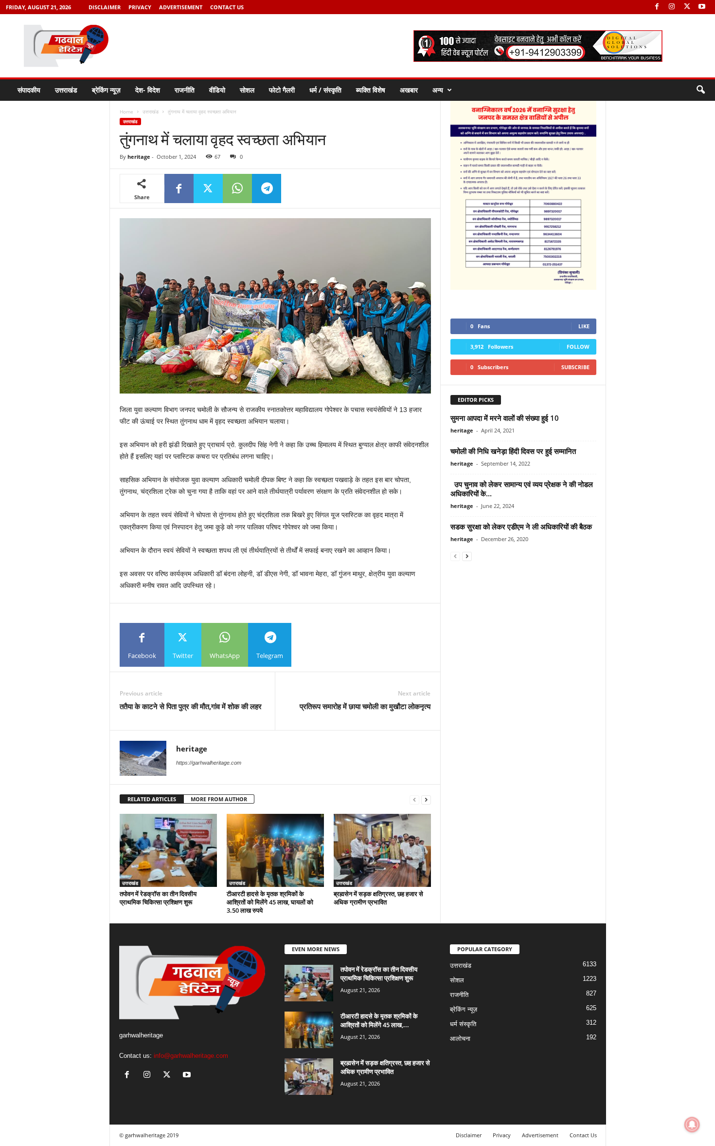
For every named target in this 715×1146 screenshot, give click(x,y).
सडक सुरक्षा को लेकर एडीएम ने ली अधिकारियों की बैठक (521, 526)
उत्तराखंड (66, 89)
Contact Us (227, 7)
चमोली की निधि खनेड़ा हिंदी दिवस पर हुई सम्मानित (513, 451)
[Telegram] (266, 188)
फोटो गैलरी (282, 89)
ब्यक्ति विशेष (370, 89)
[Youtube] (702, 7)
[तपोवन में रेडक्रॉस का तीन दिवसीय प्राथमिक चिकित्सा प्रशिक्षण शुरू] (168, 850)
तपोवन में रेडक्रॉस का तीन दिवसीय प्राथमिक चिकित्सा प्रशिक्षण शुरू (158, 897)
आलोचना (460, 1038)
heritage (138, 156)
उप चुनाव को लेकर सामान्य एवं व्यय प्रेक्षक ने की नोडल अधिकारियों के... (521, 488)
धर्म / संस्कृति (325, 89)
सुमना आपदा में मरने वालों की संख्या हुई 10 (504, 418)
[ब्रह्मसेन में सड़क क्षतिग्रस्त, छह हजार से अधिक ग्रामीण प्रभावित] (382, 850)
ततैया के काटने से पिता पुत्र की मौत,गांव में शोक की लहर (191, 706)
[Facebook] (656, 7)
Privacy (139, 7)
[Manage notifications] (692, 1124)
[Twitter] (687, 7)
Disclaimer (105, 7)
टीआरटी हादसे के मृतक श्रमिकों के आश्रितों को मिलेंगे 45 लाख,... (379, 1020)
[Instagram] (672, 7)
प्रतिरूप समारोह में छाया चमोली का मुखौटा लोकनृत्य (365, 706)
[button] (700, 90)
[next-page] (426, 799)
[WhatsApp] (237, 188)
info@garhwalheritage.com (191, 1055)
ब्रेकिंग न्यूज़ (106, 89)
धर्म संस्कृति (463, 1024)
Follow (578, 346)
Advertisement (180, 7)
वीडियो (217, 89)
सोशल (247, 89)
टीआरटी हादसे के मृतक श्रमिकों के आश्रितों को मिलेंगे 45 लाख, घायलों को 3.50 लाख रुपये (270, 902)
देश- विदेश (147, 89)
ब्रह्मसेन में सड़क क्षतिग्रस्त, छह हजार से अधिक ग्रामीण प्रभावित (378, 897)
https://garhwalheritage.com (208, 763)
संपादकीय (29, 89)
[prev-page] (414, 799)
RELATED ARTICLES (151, 799)
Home (126, 111)
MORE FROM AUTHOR (219, 799)
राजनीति (185, 89)
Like (584, 326)
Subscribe (575, 367)
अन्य (437, 89)
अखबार (409, 89)
